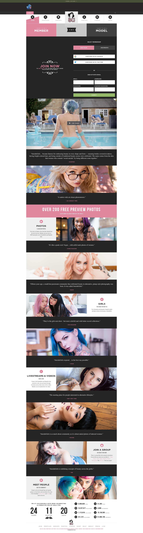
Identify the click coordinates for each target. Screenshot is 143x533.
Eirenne (43, 493)
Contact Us (93, 528)
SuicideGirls (71, 13)
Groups (58, 20)
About (91, 526)
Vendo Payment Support (99, 528)
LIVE (103, 526)
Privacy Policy (48, 528)
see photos (41, 68)
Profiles (45, 20)
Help (84, 526)
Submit (94, 95)
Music (101, 458)
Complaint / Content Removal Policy (84, 528)
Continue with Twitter (94, 62)
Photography (94, 460)
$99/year (83, 47)
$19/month (104, 47)
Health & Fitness (106, 458)
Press (97, 526)
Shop (110, 20)
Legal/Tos (41, 528)
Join (32, 20)
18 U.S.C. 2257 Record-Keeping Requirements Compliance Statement (67, 528)
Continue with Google (94, 56)
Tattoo (98, 458)
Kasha (40, 493)
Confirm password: (101, 86)
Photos (84, 20)
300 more (102, 460)
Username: (98, 79)
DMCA (44, 528)
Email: (75, 79)
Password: (77, 86)
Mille (48, 493)
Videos (97, 20)
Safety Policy (54, 528)
